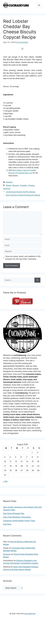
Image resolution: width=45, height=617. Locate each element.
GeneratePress (29, 614)
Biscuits (15, 185)
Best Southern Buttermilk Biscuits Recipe (23, 195)
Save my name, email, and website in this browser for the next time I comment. (22, 257)
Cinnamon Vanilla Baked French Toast (19, 521)
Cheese (31, 185)
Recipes (9, 182)
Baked (8, 185)
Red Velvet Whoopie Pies (13, 513)
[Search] (37, 280)
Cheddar (23, 185)
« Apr (5, 481)
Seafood (6, 189)
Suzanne (6, 554)
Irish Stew (7, 524)
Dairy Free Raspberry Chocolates (17, 517)
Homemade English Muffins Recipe (20, 192)
